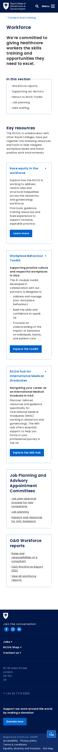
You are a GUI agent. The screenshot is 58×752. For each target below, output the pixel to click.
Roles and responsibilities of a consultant (24, 557)
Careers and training (22, 18)
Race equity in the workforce (24, 170)
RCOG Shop (11, 647)
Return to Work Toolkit (27, 97)
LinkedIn (19, 629)
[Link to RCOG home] (16, 6)
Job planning (21, 102)
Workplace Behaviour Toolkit (26, 258)
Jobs (6, 642)
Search (37, 6)
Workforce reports (25, 86)
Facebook (6, 629)
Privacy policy (28, 740)
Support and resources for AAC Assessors (26, 519)
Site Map (48, 748)
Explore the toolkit (26, 349)
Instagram (12, 629)
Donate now (14, 721)
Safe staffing (20, 108)
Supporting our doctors (28, 91)
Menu (46, 6)
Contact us (11, 653)
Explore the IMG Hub (27, 452)
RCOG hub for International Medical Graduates (27, 375)
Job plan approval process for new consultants (23, 502)
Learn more (21, 233)
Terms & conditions (15, 744)
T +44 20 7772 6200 (16, 693)
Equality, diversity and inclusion (22, 748)
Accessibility (10, 740)
